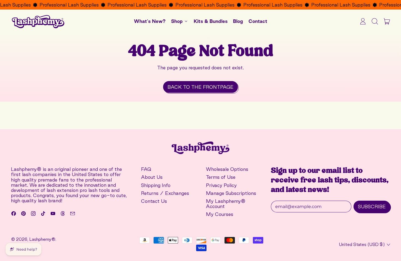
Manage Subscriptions (231, 193)
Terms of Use (220, 177)
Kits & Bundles (211, 21)
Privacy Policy (221, 185)
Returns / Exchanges (165, 193)
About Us (152, 177)
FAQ (146, 169)
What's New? (150, 21)
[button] (375, 21)
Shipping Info (155, 185)
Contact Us (154, 201)
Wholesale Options (227, 169)
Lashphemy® (42, 239)
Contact (258, 21)
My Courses (219, 214)
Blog (238, 21)
